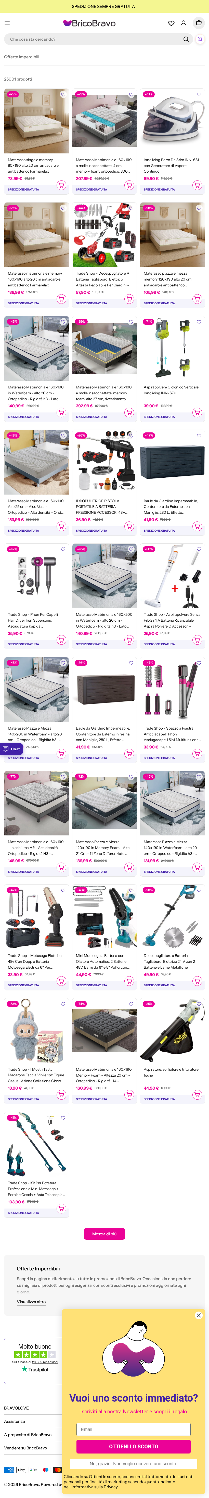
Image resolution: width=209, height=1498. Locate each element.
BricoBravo (29, 1484)
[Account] (183, 23)
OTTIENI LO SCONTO (133, 1447)
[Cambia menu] (7, 23)
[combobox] (98, 39)
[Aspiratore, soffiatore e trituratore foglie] (172, 1030)
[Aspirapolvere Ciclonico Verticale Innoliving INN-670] (172, 348)
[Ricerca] (186, 39)
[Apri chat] (200, 39)
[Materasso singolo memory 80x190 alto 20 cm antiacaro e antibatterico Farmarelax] (36, 121)
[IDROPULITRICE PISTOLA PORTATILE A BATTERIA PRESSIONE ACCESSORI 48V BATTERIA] (104, 462)
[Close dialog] (199, 1315)
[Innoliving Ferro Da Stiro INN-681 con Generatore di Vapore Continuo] (172, 121)
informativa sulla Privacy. (95, 1486)
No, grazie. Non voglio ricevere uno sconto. (133, 1463)
